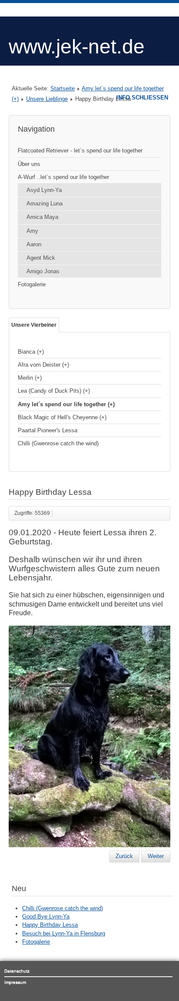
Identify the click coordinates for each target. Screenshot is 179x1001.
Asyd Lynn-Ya (44, 190)
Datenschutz (17, 970)
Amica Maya (42, 217)
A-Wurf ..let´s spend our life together (63, 177)
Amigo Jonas (43, 271)
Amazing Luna (45, 203)
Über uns (29, 164)
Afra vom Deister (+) (43, 364)
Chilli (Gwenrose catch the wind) (58, 443)
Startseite (62, 88)
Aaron (34, 244)
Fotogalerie (32, 284)
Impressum (15, 982)
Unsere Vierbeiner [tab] (33, 325)
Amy (32, 231)
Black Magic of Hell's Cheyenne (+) (62, 417)
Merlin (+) (30, 378)
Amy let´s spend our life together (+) (66, 404)
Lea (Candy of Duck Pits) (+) (54, 391)
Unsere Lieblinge (47, 99)
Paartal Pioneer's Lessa (47, 430)
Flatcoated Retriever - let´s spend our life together (80, 150)
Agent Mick (41, 258)
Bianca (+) (31, 351)
